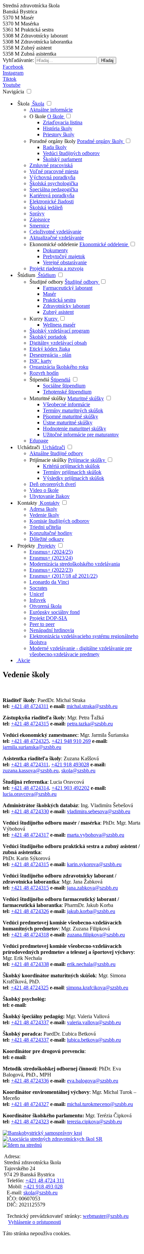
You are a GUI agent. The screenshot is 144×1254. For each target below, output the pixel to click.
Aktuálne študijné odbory (56, 453)
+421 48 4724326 (30, 911)
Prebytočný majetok (64, 256)
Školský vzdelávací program (59, 331)
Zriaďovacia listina (62, 122)
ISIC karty (40, 361)
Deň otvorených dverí (52, 484)
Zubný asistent (58, 312)
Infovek (37, 600)
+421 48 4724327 (30, 1104)
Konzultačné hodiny (50, 533)
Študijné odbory (47, 282)
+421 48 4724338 (30, 964)
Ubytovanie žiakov (49, 496)
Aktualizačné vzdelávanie (56, 237)
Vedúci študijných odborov (71, 153)
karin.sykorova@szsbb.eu (94, 864)
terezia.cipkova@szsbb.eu (94, 1121)
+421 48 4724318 (30, 934)
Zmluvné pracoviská (51, 165)
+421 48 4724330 (30, 811)
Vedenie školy (44, 515)
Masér (49, 294)
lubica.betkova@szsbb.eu (94, 1040)
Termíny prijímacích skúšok (72, 472)
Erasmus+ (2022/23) (51, 570)
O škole (38, 116)
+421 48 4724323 (30, 1121)
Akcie (23, 660)
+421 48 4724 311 (44, 1180)
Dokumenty (55, 250)
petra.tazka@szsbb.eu (90, 723)
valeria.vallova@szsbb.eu (94, 1022)
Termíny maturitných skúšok (73, 410)
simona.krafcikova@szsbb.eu (97, 987)
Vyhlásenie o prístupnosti (34, 1222)
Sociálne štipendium (64, 386)
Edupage (38, 440)
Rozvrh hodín (44, 373)
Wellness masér (59, 325)
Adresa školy (43, 509)
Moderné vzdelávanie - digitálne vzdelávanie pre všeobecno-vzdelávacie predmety (80, 651)
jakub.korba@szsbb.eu (91, 911)
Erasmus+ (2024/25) (51, 552)
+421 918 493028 (70, 764)
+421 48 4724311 (30, 706)
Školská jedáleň (46, 207)
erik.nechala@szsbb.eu (91, 964)
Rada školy (55, 147)
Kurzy (36, 319)
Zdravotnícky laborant (66, 306)
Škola (22, 104)
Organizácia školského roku (58, 367)
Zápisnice (39, 219)
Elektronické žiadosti (51, 201)
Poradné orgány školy (53, 141)
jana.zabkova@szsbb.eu (92, 888)
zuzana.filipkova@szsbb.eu (96, 934)
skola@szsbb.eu (78, 770)
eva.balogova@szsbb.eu (92, 1081)
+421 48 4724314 (30, 788)
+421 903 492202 (70, 788)
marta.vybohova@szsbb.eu (95, 835)
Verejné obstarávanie (65, 262)
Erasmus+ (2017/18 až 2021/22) (63, 576)
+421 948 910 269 (71, 741)
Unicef (36, 594)
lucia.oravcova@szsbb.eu (30, 794)
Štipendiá (39, 379)
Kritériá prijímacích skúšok (71, 466)
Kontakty (26, 503)
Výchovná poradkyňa (52, 177)
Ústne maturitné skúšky (67, 422)
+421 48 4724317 (30, 835)
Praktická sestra (59, 300)
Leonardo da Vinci (49, 582)
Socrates (38, 588)
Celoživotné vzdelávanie (55, 231)
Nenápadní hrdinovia (51, 630)
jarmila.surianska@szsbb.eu (32, 747)
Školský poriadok (48, 337)
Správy (37, 213)
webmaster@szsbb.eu (106, 1216)
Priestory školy (58, 134)
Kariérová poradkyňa (51, 195)
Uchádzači (28, 447)
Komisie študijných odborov (59, 521)
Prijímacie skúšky (48, 460)
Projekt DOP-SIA (48, 618)
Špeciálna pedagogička (53, 189)
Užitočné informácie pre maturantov (81, 434)
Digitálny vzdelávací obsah (58, 343)
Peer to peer (42, 624)
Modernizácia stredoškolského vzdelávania (74, 564)
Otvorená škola (45, 606)
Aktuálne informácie (51, 110)
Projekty (25, 546)
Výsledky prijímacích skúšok (73, 478)
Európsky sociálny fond (54, 612)
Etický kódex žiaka (49, 349)
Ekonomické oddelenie (54, 244)
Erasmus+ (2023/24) (51, 558)
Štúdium (25, 275)
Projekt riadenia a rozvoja (56, 268)
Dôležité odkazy (46, 539)
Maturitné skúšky (47, 398)
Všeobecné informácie (66, 404)
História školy (57, 128)
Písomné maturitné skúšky (70, 416)
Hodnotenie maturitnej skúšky (74, 428)
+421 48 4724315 (30, 723)
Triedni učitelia (45, 527)
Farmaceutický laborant (67, 288)
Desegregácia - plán (50, 355)
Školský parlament (62, 159)
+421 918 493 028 (43, 1186)
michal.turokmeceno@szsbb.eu (100, 1104)
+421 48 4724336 (30, 1081)
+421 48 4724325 (30, 741)
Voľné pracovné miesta (53, 171)
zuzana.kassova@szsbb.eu (31, 770)
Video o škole (44, 490)
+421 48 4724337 (30, 1022)
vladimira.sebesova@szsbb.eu (98, 811)
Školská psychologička (53, 183)
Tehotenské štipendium (67, 392)
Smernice (39, 225)
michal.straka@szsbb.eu (92, 706)
